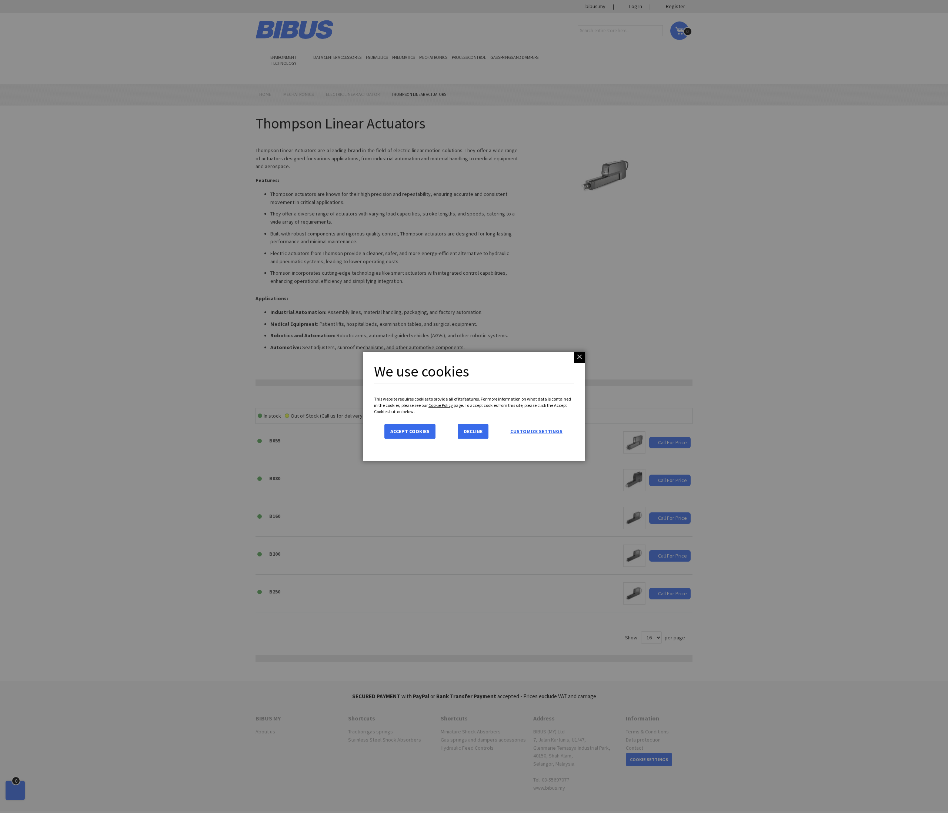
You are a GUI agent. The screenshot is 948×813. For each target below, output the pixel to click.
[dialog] (474, 406)
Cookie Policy (440, 405)
